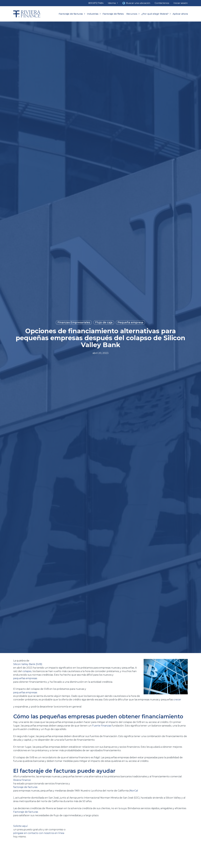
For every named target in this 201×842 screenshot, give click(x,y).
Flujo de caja (103, 322)
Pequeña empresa (130, 322)
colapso (27, 671)
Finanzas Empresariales (74, 322)
